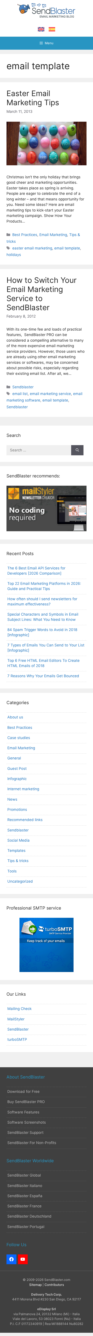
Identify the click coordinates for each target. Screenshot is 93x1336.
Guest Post (17, 768)
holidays (13, 254)
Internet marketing (23, 789)
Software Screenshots (26, 1122)
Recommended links (25, 820)
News (12, 799)
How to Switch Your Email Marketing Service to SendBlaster (41, 293)
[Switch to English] (41, 29)
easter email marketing (32, 248)
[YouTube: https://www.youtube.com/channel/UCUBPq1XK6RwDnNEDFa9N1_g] (23, 1259)
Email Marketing (53, 235)
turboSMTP (17, 1039)
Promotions (17, 809)
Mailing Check (19, 1009)
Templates (16, 850)
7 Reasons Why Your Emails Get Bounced (43, 676)
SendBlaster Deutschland (29, 1216)
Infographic (17, 779)
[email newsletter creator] (46, 530)
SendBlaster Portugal (25, 1227)
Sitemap (35, 1285)
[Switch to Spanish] (51, 29)
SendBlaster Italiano (24, 1186)
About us (15, 717)
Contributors (54, 1285)
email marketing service (50, 394)
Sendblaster (23, 387)
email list (20, 394)
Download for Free (23, 1091)
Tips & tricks (18, 861)
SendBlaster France (24, 1206)
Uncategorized (20, 881)
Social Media (18, 840)
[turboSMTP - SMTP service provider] (46, 971)
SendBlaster (18, 1029)
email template (67, 248)
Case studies (18, 738)
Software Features (23, 1112)
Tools (12, 871)
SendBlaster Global (24, 1175)
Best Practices (24, 235)
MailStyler (15, 1019)
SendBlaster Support (25, 1132)
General (14, 758)
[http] (11, 1259)
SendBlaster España (24, 1196)
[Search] (77, 450)
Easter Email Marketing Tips (32, 98)
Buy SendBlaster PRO (26, 1102)
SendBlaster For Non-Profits (31, 1143)
